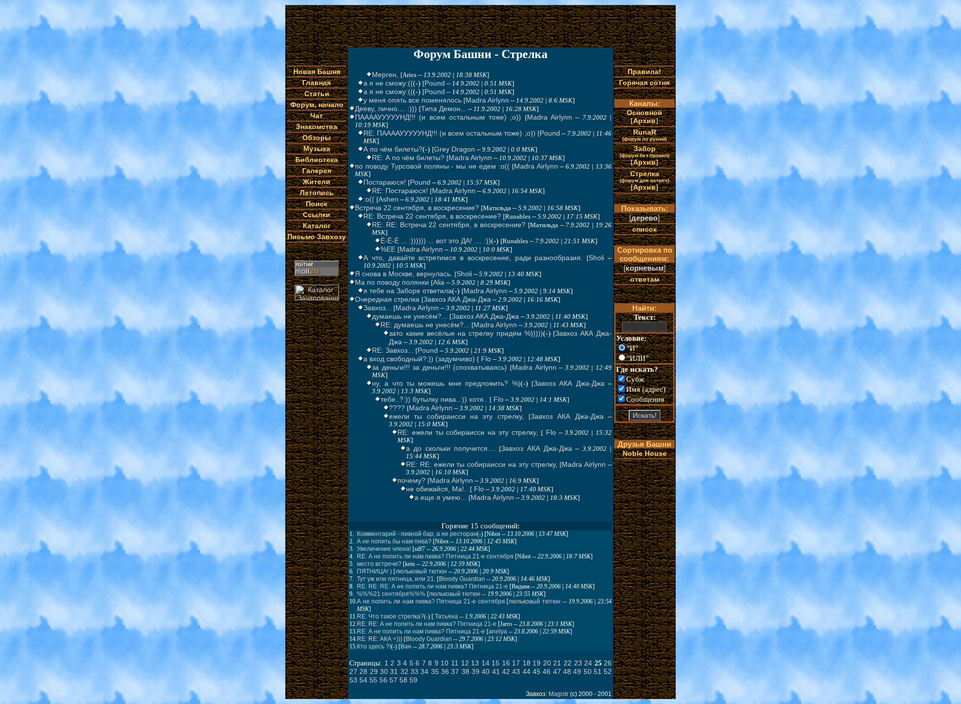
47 (557, 671)
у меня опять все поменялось (412, 100)
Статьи (316, 94)
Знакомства (316, 127)
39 (475, 671)
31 (394, 671)
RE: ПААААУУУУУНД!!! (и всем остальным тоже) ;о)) (449, 133)
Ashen (388, 199)
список (644, 229)
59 (413, 680)
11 (454, 663)
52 (608, 671)
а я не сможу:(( (388, 83)
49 (577, 671)
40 (486, 671)
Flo (485, 359)
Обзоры (316, 138)
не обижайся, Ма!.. (437, 489)
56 (383, 680)
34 (424, 671)
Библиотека (316, 160)
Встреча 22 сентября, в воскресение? (417, 208)
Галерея (316, 171)
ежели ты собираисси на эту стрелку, (456, 416)
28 (363, 671)
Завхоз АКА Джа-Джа (457, 299)
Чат (316, 116)
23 (578, 663)
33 (414, 671)
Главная (316, 83)
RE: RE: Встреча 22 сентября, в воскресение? (449, 225)
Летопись (317, 193)
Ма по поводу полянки (392, 282)
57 (393, 680)
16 (506, 663)
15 (496, 663)
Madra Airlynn (487, 100)
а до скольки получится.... (451, 448)
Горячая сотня (644, 83)
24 (588, 663)
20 (547, 663)
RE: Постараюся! (400, 191)
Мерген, (385, 75)
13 (475, 663)
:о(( (368, 199)
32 (404, 671)
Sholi (596, 258)
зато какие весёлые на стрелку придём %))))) (466, 333)
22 (568, 663)
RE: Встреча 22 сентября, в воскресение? (432, 216)
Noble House (645, 453)
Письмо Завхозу (316, 237)
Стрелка (644, 176)
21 (557, 663)
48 (567, 671)
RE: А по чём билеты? (408, 158)
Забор (644, 151)
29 (374, 671)
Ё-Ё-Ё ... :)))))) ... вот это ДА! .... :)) (435, 241)
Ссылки (316, 215)
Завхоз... (377, 308)
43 (516, 671)
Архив (644, 121)
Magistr (559, 693)
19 (537, 663)
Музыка (316, 149)
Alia (438, 282)
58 (403, 680)
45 (537, 671)
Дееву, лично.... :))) (386, 109)
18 (527, 663)
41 (496, 671)
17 (516, 663)
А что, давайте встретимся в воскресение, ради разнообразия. (473, 258)
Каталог (317, 226)
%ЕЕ (387, 249)
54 (363, 680)
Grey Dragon (454, 149)
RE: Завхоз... (392, 350)
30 (384, 671)
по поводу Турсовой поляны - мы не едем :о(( (432, 166)
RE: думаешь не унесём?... (424, 325)
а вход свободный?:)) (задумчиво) (419, 359)
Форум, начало (316, 105)
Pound (434, 83)
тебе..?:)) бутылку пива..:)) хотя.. (434, 399)
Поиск (316, 204)
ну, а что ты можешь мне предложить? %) (446, 383)
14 (486, 663)
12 (465, 663)
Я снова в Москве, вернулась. (403, 274)
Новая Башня (316, 72)
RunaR (644, 135)
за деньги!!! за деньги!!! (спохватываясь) (439, 367)
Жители (316, 182)
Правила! (644, 72)
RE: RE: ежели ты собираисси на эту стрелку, (482, 464)
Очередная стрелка (387, 299)
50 (588, 671)
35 (435, 671)
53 (353, 680)
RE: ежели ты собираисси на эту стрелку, (467, 432)
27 (353, 671)
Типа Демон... (443, 109)
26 (608, 663)
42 (506, 671)
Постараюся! (384, 182)
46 (547, 671)
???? (397, 408)
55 (373, 680)
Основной (644, 113)
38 (465, 671)
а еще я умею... (440, 497)
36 (445, 671)
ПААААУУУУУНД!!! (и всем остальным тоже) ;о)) (438, 117)
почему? (411, 480)
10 (444, 663)
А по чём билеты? (392, 149)
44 (527, 671)
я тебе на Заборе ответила (407, 291)
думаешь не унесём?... (409, 316)
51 (598, 671)
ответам (644, 279)
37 (455, 671)
